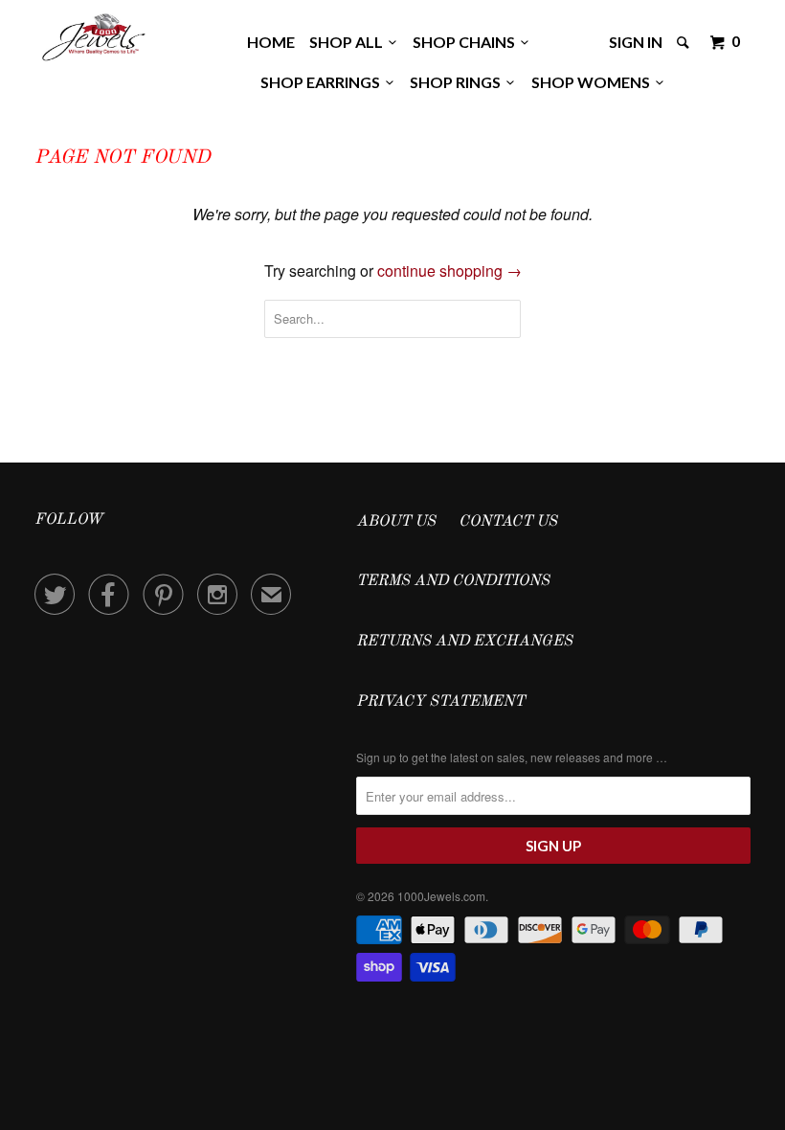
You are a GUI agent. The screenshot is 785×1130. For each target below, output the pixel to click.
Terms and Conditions (453, 581)
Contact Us (508, 522)
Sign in (635, 42)
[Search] (684, 42)
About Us (396, 522)
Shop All (349, 42)
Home (271, 42)
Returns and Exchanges (464, 641)
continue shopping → (449, 271)
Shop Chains (467, 42)
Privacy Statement (440, 702)
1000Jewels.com (441, 896)
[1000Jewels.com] (93, 34)
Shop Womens (593, 82)
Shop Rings (458, 82)
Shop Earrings (323, 82)
